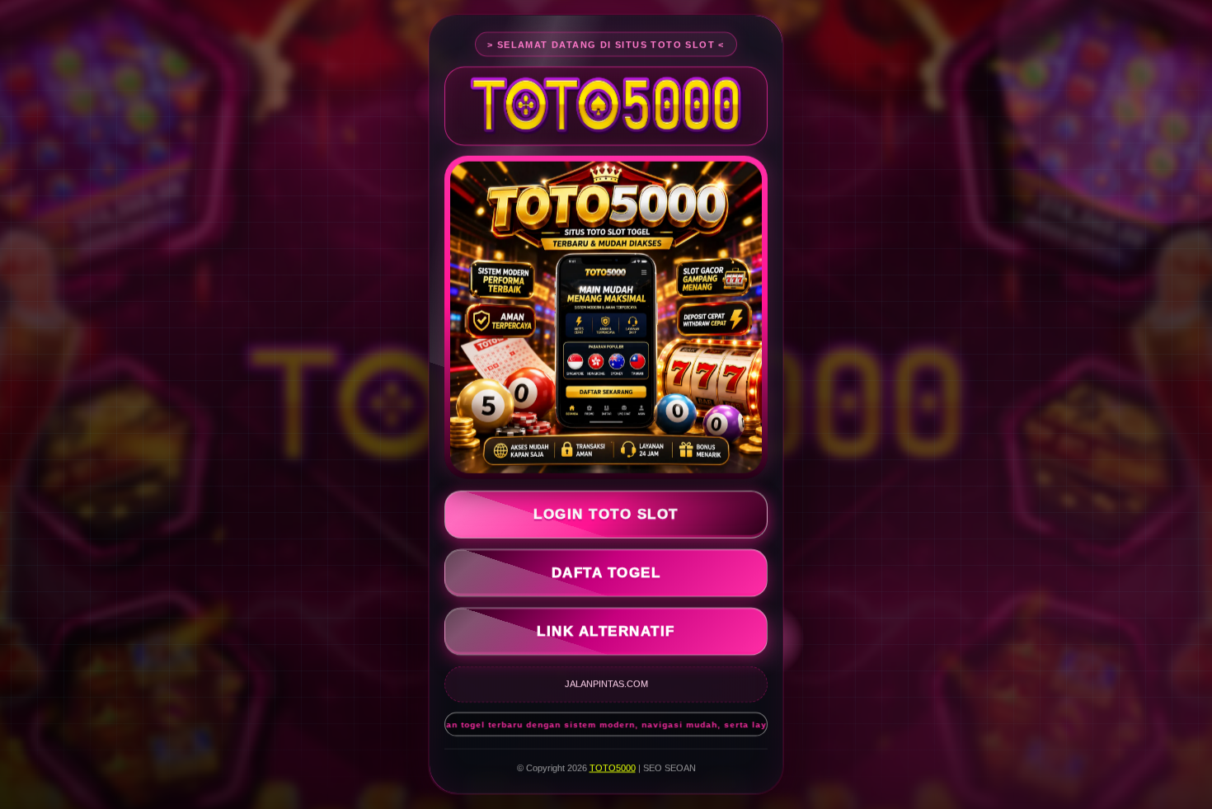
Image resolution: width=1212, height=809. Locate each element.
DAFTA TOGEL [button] (606, 568)
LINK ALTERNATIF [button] (606, 627)
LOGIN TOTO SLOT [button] (606, 510)
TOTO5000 (613, 764)
